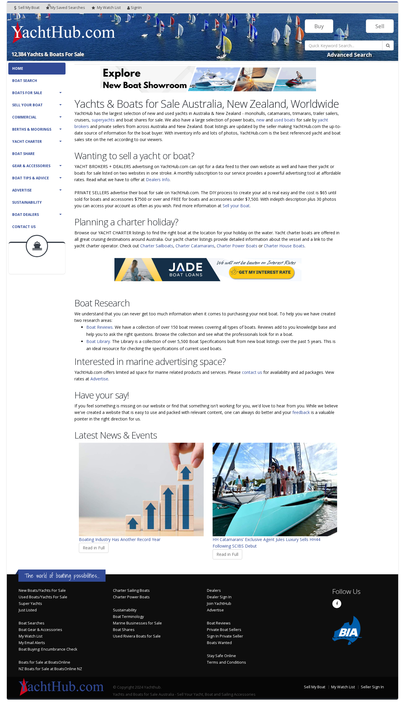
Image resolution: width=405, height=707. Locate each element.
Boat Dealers (25, 214)
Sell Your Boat (27, 104)
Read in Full (94, 548)
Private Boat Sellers (224, 629)
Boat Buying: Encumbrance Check (48, 649)
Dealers (214, 590)
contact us (252, 372)
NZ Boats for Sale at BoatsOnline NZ (50, 668)
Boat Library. (98, 341)
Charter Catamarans (195, 246)
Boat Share (23, 153)
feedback (301, 412)
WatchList (109, 7)
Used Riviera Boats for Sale (137, 636)
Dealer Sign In (219, 597)
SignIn (136, 7)
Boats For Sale (27, 92)
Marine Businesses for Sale (137, 623)
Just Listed (28, 610)
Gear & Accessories (31, 165)
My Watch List (30, 636)
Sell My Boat (28, 7)
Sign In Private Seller (225, 636)
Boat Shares (124, 629)
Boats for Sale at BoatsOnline (44, 662)
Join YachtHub (219, 603)
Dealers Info (158, 179)
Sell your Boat (236, 205)
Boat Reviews (219, 623)
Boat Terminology (128, 616)
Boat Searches (31, 623)
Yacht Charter (27, 141)
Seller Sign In (372, 686)
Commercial (24, 117)
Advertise (22, 190)
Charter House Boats (284, 246)
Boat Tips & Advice (30, 178)
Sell (380, 26)
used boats (284, 120)
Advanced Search (349, 54)
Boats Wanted (219, 642)
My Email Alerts (32, 642)
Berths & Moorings (31, 129)
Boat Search (24, 80)
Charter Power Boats (237, 246)
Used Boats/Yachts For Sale (43, 597)
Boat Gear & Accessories (40, 629)
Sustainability (27, 202)
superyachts (103, 120)
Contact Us (24, 226)
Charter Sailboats (156, 246)
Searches (67, 7)
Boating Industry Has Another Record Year (119, 539)
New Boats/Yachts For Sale (42, 590)
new (260, 120)
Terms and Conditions (226, 662)
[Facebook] (336, 603)
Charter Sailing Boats (131, 590)
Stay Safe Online (221, 655)
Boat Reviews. (100, 327)
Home (17, 68)
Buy (319, 26)
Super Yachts (30, 603)
